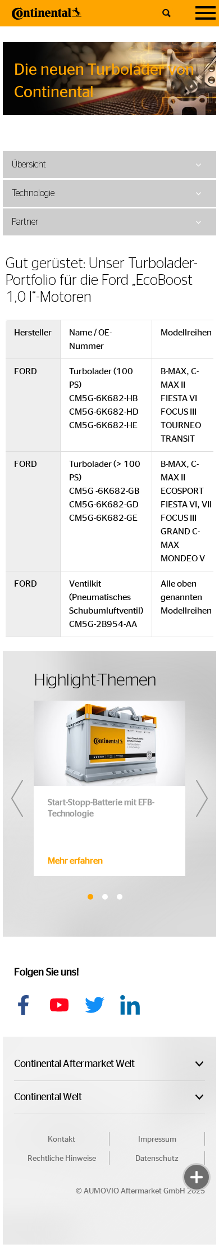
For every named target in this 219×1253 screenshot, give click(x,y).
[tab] (109, 164)
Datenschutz (157, 1159)
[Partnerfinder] (196, 1143)
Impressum (157, 1139)
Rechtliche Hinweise (62, 1159)
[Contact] (196, 1110)
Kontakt (61, 1139)
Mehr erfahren (75, 860)
